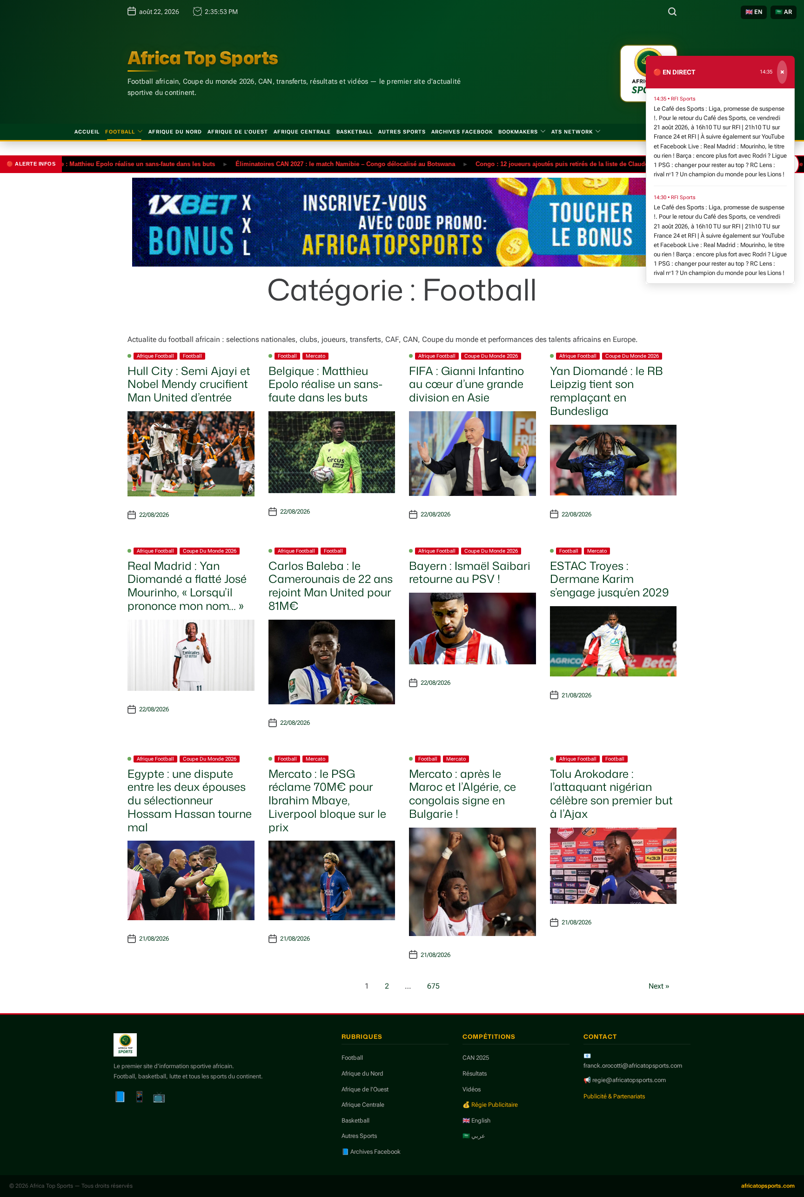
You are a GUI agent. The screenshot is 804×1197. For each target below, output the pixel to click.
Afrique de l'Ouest (365, 1089)
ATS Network (572, 132)
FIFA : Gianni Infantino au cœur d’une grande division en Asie (466, 384)
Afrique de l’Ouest (238, 132)
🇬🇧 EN (753, 11)
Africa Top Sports (202, 58)
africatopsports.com (768, 1186)
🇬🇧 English (476, 1120)
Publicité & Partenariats (614, 1096)
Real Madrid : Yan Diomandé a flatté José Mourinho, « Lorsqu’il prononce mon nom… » (187, 586)
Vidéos (471, 1089)
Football (120, 132)
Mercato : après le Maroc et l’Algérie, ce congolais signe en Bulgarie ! (462, 794)
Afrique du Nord (175, 132)
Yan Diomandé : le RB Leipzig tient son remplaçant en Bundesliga (606, 391)
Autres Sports (402, 132)
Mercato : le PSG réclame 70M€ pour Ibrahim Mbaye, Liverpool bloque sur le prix (327, 800)
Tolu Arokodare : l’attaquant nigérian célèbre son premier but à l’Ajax (611, 794)
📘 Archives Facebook (371, 1151)
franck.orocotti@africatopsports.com (632, 1065)
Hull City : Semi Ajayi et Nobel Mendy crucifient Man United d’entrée (188, 384)
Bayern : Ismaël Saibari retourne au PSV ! (469, 572)
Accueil (87, 132)
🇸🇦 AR (783, 11)
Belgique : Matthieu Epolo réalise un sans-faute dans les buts (99, 163)
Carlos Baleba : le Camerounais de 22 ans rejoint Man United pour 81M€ (330, 586)
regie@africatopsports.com (629, 1080)
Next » (659, 986)
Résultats (474, 1073)
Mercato (315, 356)
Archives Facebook (462, 132)
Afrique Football (155, 356)
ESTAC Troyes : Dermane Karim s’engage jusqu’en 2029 (609, 579)
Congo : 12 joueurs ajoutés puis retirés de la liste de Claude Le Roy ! (548, 163)
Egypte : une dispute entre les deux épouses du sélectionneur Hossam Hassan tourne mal (189, 800)
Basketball (354, 132)
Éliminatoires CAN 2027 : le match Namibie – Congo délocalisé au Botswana (318, 163)
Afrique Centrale (302, 132)
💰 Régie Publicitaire (490, 1104)
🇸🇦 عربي (473, 1135)
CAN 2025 (475, 1057)
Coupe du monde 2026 (491, 356)
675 (433, 986)
